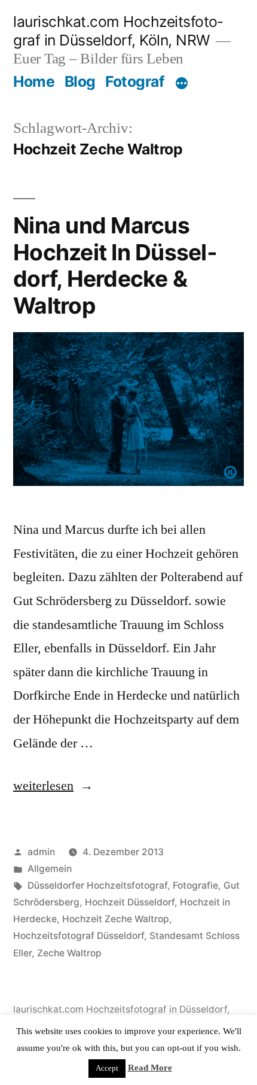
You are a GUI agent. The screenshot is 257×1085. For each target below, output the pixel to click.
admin (41, 852)
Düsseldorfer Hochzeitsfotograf (97, 885)
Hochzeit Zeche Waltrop (115, 919)
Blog (80, 81)
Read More (150, 1068)
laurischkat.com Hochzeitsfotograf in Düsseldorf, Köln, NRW (118, 31)
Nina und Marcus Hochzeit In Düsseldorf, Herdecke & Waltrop (115, 265)
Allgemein (49, 868)
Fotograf (134, 81)
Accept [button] (107, 1068)
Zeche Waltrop (69, 953)
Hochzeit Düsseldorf (130, 902)
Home (33, 81)
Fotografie (195, 885)
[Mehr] (182, 84)
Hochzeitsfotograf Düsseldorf (78, 935)
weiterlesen (43, 785)
